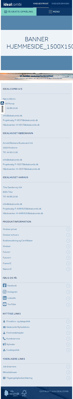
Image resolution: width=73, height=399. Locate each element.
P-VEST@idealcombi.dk (26, 120)
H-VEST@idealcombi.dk (28, 125)
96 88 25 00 (12, 108)
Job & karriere (9, 366)
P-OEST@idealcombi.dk (26, 164)
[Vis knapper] (2, 113)
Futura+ (6, 252)
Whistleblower (10, 372)
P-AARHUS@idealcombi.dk (28, 208)
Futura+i (7, 257)
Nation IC (7, 269)
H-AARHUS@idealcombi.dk (29, 213)
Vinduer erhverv (60, 3)
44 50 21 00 (12, 152)
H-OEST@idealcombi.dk (28, 169)
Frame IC (7, 263)
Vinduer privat (41, 3)
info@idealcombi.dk (12, 115)
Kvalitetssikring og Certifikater (18, 240)
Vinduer (7, 246)
